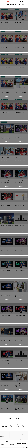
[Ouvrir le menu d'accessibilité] (22, 1)
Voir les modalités (7, 28)
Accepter (19, 443)
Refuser (24, 443)
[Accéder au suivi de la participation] (20, 1)
